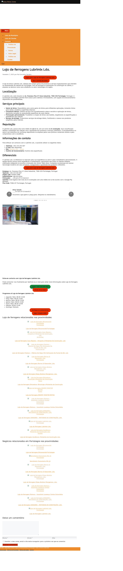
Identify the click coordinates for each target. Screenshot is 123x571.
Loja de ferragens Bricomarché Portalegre (40, 332)
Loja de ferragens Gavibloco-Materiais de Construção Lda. (40, 440)
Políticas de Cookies (24, 553)
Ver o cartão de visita (40, 80)
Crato (40, 395)
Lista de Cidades (10, 38)
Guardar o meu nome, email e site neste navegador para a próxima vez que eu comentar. (35, 545)
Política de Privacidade (11, 46)
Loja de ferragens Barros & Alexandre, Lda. (40, 367)
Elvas (40, 384)
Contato (8, 41)
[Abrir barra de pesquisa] (3, 64)
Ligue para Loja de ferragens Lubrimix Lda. (40, 77)
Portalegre (40, 328)
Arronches (40, 340)
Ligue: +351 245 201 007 (40, 290)
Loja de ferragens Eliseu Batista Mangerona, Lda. (40, 377)
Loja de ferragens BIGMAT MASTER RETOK (40, 398)
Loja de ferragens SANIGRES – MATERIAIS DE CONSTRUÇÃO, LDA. (40, 421)
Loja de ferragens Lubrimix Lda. (40, 430)
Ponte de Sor (40, 353)
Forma (10, 50)
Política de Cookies (11, 58)
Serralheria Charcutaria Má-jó (40, 464)
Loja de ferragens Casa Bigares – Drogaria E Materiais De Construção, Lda (40, 344)
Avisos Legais (3, 553)
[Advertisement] (61, 16)
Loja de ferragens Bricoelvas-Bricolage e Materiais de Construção (40, 388)
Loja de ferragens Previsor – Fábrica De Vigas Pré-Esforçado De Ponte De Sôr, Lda (40, 356)
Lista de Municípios (11, 35)
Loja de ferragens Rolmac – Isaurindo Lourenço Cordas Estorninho (40, 410)
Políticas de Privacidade (13, 553)
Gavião (40, 437)
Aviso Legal (12, 53)
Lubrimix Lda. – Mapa (16, 149)
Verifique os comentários (40, 313)
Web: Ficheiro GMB (40, 316)
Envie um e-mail (40, 293)
